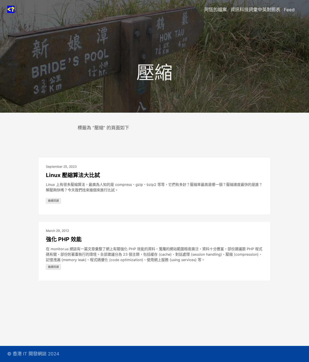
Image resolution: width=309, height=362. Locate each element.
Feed (289, 9)
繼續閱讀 (53, 200)
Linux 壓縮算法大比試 (73, 175)
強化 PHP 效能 (64, 239)
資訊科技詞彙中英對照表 (255, 9)
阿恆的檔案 (215, 9)
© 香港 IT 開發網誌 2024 (33, 354)
